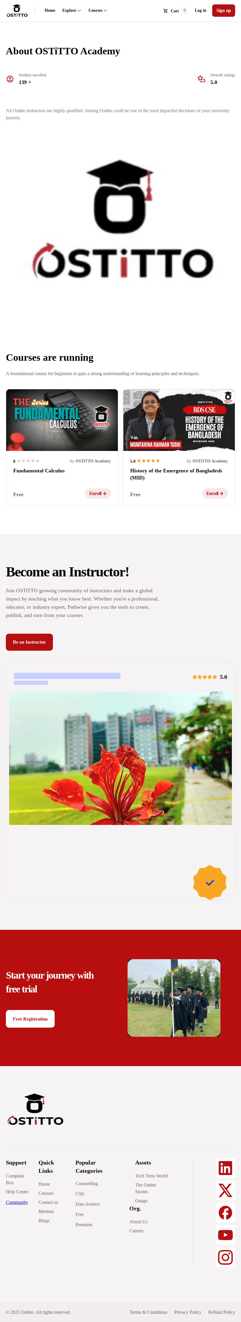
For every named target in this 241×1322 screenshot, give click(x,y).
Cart (175, 11)
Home (50, 10)
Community (17, 1202)
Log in (200, 10)
